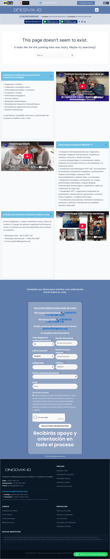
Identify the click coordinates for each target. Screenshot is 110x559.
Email (35, 382)
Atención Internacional (64, 486)
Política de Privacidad (64, 511)
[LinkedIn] (85, 22)
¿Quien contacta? (40, 351)
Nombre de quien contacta (63, 351)
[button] (97, 10)
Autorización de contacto (40, 392)
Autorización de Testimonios (66, 522)
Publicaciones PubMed (9, 511)
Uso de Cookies (62, 518)
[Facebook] (79, 22)
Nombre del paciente (65, 338)
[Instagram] (82, 22)
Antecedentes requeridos (65, 474)
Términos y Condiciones (65, 514)
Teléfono (59, 363)
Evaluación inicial (62, 470)
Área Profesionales (8, 518)
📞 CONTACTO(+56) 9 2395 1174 (59, 320)
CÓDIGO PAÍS (38, 363)
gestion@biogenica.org (55, 328)
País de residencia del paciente (45, 373)
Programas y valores (63, 482)
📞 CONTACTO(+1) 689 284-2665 (61, 313)
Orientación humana (63, 478)
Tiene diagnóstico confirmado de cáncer (41, 339)
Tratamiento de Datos (64, 526)
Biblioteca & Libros (8, 522)
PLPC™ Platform (7, 514)
